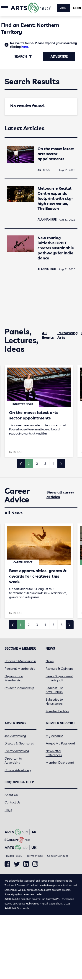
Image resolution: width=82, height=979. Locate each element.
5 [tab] (53, 625)
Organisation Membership (14, 678)
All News (14, 512)
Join (63, 8)
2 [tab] (37, 463)
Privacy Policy (13, 855)
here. (25, 46)
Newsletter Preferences (54, 753)
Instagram (35, 864)
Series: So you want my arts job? (59, 678)
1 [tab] (29, 463)
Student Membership (19, 688)
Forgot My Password (60, 743)
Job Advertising (15, 736)
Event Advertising (17, 751)
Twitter (17, 864)
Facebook (7, 864)
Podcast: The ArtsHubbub (54, 690)
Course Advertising (18, 770)
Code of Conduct (57, 855)
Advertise (59, 56)
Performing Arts (67, 335)
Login (77, 8)
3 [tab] (45, 463)
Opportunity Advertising (13, 760)
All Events (48, 335)
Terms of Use (35, 855)
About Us (11, 795)
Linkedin (26, 864)
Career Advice (17, 495)
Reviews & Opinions (59, 669)
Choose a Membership (20, 661)
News (50, 661)
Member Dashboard (60, 762)
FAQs (8, 810)
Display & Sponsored (19, 743)
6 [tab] (61, 625)
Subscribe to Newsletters (54, 701)
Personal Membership (20, 669)
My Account (54, 736)
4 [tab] (53, 463)
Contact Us (12, 802)
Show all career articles (60, 494)
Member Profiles (57, 711)
